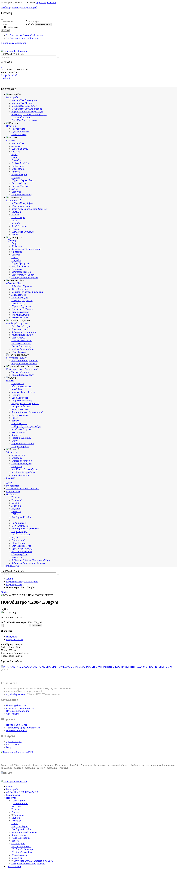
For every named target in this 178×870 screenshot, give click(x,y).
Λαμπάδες (16, 223)
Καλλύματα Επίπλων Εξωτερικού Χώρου (31, 560)
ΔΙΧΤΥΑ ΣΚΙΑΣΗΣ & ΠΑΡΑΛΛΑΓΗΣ (22, 488)
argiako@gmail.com (46, 2)
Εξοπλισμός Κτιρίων (16, 357)
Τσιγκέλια (16, 260)
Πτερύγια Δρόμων (20, 312)
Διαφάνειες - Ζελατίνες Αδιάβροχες (29, 114)
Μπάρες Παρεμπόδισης (23, 349)
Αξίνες (14, 154)
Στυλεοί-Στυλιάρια (20, 163)
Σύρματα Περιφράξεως (22, 180)
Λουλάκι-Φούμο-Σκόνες (23, 392)
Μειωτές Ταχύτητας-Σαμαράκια (27, 291)
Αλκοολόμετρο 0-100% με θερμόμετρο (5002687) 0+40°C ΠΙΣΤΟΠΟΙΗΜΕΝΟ (116, 666)
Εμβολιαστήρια (19, 174)
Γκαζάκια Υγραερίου (21, 437)
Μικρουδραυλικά (20, 475)
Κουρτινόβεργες (19, 531)
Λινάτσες (15, 146)
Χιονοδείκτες (18, 303)
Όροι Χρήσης (12, 713)
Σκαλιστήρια (17, 166)
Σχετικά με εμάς (14, 741)
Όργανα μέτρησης (20, 372)
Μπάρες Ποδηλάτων (21, 340)
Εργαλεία (15, 508)
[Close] (2, 19)
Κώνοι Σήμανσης (19, 289)
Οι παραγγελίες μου (16, 705)
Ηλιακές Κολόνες (19, 317)
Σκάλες (14, 440)
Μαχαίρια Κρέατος (20, 266)
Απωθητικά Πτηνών (21, 429)
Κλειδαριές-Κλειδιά (21, 517)
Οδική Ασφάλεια (14, 283)
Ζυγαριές (15, 177)
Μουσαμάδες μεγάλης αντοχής (26, 108)
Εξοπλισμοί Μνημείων (22, 231)
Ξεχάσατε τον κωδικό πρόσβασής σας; (25, 35)
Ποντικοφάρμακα (20, 415)
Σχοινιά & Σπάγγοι (20, 131)
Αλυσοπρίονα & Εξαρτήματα (25, 528)
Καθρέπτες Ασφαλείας (22, 300)
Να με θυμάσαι (11, 27)
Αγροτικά (10, 140)
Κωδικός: (30, 24)
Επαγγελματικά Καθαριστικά (25, 403)
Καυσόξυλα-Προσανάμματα (24, 277)
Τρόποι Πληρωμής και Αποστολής (23, 727)
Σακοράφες (16, 269)
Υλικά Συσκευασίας (20, 534)
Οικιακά (10, 380)
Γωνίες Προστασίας (21, 346)
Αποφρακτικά (18, 455)
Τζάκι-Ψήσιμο (13, 240)
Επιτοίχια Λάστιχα (20, 326)
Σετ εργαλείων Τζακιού (23, 274)
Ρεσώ (14, 220)
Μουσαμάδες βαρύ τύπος (24, 105)
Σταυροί (15, 229)
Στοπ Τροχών (18, 337)
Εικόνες (15, 214)
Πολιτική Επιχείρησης (17, 724)
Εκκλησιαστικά (13, 200)
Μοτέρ (14, 257)
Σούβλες (15, 254)
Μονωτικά (16, 557)
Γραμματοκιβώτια (20, 446)
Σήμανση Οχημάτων (21, 306)
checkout (5, 78)
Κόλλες (15, 514)
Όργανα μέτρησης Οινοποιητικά (22, 369)
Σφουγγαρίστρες (19, 397)
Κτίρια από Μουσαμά (21, 117)
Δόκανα (15, 420)
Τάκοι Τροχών (18, 352)
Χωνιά (14, 188)
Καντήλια (16, 211)
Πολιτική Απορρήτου (16, 730)
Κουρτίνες (16, 435)
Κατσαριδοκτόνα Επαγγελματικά (27, 412)
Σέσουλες (16, 191)
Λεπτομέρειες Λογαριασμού (20, 708)
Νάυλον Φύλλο (18, 134)
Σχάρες (15, 243)
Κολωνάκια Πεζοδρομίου (23, 332)
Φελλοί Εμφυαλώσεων (22, 374)
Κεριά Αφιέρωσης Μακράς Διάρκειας (29, 208)
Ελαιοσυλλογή (18, 183)
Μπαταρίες (16, 457)
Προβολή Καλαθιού (10, 75)
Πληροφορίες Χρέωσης (17, 710)
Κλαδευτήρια (17, 168)
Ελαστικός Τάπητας (21, 343)
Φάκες (14, 417)
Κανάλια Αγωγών (19, 297)
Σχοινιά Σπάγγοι (19, 148)
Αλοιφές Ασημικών (20, 409)
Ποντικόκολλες (19, 423)
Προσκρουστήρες (20, 329)
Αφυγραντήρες (18, 432)
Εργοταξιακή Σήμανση (22, 309)
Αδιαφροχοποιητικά (21, 386)
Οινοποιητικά (18, 540)
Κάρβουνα (16, 246)
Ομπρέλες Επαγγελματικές (24, 120)
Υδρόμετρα (16, 466)
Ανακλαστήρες (18, 294)
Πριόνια (15, 171)
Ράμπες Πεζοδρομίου (22, 334)
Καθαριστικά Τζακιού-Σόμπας (26, 249)
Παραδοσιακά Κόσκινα (22, 443)
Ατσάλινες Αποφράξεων (23, 472)
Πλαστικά (11, 125)
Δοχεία (15, 537)
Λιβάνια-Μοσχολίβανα (22, 203)
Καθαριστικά (17, 383)
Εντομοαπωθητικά (20, 406)
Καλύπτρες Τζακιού (21, 271)
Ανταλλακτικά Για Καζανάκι (24, 469)
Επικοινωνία (12, 565)
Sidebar (4, 592)
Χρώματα (10, 477)
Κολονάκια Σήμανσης (21, 286)
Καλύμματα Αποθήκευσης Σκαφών (28, 563)
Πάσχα (14, 234)
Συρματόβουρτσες (20, 263)
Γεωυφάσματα (18, 128)
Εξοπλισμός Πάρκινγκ (17, 323)
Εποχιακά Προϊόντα (21, 545)
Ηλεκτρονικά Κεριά (20, 206)
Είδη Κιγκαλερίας (20, 525)
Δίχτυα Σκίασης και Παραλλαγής (27, 111)
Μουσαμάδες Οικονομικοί (24, 100)
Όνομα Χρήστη (33, 21)
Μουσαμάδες (12, 97)
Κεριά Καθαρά (18, 217)
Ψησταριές (16, 251)
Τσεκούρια (16, 160)
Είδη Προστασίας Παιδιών (24, 360)
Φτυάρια (15, 157)
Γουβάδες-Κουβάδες (21, 194)
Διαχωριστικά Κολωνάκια (24, 363)
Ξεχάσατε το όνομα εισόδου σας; (22, 38)
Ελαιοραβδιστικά (20, 186)
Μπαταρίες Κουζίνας (21, 463)
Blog (8, 747)
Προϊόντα (11, 494)
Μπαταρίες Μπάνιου (21, 460)
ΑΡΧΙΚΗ (10, 482)
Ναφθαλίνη (17, 389)
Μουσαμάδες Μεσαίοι (22, 103)
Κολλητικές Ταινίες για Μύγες (26, 426)
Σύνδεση (5, 7)
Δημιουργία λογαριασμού (24, 7)
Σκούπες (15, 395)
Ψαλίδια (15, 151)
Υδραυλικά (11, 452)
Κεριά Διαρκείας (19, 226)
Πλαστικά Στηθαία (20, 314)
